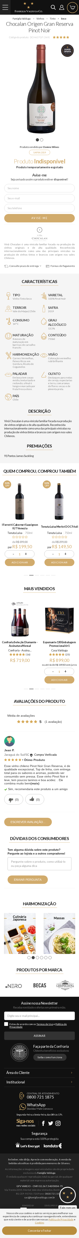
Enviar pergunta (28, 879)
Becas (39, 985)
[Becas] (39, 985)
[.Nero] (14, 985)
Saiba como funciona (49, 1057)
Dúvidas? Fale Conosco (40, 1108)
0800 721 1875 (40, 1097)
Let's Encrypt (27, 1145)
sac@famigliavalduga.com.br (39, 1197)
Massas (59, 933)
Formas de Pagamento (62, 266)
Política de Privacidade (61, 1219)
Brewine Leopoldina (65, 985)
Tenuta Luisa (14, 533)
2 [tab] (42, 139)
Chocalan (39, 234)
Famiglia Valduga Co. (29, 7)
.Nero (14, 985)
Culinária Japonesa (20, 933)
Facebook (43, 1123)
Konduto (53, 1145)
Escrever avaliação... (28, 822)
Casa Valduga (59, 650)
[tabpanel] (39, 89)
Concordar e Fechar (39, 1230)
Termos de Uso (44, 1024)
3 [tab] (38, 957)
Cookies (39, 1222)
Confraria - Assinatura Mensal (20, 650)
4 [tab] (42, 957)
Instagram (58, 1123)
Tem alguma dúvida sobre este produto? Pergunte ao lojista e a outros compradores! (36, 851)
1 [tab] (38, 139)
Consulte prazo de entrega (24, 266)
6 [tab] (50, 957)
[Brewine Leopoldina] (65, 985)
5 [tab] (46, 957)
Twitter (50, 1123)
